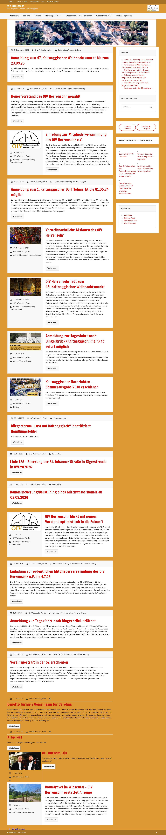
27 (13, 829)
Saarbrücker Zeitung (81, 654)
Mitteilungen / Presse (53, 16)
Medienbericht (58, 654)
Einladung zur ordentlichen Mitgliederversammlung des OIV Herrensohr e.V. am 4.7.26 (134, 77)
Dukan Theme (21, 832)
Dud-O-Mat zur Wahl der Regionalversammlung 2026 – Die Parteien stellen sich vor (127, 171)
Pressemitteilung (74, 50)
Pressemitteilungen (37, 2)
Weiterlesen (17, 77)
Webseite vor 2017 (103, 16)
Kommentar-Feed (130, 221)
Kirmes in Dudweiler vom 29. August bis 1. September (145, 156)
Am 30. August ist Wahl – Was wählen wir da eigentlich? (145, 168)
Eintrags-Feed (129, 218)
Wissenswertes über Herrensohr (79, 16)
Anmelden (128, 215)
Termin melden (127, 127)
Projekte (26, 16)
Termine (11, 2)
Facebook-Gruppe (146, 127)
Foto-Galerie (22, 2)
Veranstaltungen (16, 162)
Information (62, 50)
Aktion (56, 182)
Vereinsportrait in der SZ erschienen (138, 88)
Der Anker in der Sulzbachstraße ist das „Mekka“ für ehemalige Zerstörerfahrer (126, 188)
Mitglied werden (53, 2)
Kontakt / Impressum (124, 16)
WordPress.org (130, 223)
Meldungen (67, 89)
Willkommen (14, 16)
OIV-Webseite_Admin (43, 50)
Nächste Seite (20, 829)
